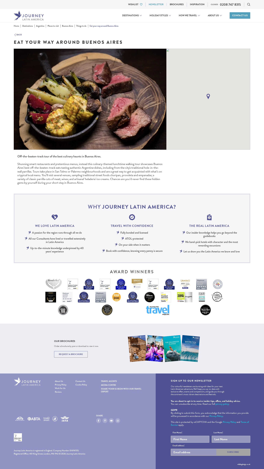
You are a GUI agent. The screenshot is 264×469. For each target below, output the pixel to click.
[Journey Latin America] (29, 15)
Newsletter (156, 4)
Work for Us (60, 388)
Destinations (130, 15)
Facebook (98, 420)
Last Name (218, 432)
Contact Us (240, 15)
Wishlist (133, 4)
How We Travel (188, 15)
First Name (177, 432)
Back (19, 35)
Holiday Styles (159, 15)
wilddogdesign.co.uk (243, 464)
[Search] (248, 4)
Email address (179, 446)
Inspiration (197, 4)
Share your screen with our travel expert (121, 390)
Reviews (58, 392)
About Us (213, 15)
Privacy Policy (60, 384)
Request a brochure (71, 354)
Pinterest (105, 420)
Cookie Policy (81, 384)
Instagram (117, 420)
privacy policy (222, 404)
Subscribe (233, 452)
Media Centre (108, 385)
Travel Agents (109, 381)
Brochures (177, 4)
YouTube (111, 420)
